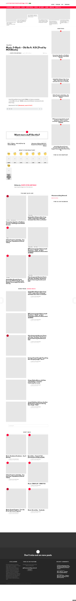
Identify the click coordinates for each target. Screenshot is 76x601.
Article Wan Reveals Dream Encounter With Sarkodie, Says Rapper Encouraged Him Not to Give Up (53, 23)
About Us (52, 7)
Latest (52, 4)
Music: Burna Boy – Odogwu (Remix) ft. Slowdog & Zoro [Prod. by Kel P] (63, 576)
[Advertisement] (27, 36)
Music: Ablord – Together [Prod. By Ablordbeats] (62, 572)
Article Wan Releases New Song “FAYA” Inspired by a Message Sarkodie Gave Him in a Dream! (37, 218)
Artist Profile (29, 7)
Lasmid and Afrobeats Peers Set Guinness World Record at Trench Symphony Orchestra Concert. (63, 567)
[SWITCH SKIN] (65, 7)
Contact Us (58, 7)
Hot (62, 4)
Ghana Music (10, 7)
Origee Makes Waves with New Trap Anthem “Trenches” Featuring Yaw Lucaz (37, 382)
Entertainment (13, 220)
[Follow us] (67, 7)
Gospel (23, 7)
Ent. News (41, 7)
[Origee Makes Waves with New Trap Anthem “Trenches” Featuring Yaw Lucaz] (16, 390)
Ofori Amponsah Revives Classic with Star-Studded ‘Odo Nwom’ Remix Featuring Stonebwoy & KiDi (64, 22)
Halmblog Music (59, 574)
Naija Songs (17, 7)
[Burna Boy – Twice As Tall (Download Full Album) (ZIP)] (38, 444)
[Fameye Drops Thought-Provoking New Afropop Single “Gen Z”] (16, 367)
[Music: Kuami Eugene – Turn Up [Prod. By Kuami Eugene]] (16, 498)
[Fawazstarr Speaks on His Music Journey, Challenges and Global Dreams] (11, 15)
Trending (67, 4)
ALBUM (46, 7)
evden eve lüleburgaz (60, 570)
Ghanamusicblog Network (59, 195)
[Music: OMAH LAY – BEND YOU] (38, 472)
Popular (58, 4)
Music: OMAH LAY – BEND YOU (36, 483)
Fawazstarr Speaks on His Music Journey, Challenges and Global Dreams (15, 223)
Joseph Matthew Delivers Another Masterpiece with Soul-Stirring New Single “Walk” (38, 404)
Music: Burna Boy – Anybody (36, 510)
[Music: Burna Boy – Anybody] (38, 499)
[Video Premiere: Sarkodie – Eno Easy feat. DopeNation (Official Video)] (32, 11)
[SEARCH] (69, 7)
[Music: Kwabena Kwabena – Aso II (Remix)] (16, 444)
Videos (36, 7)
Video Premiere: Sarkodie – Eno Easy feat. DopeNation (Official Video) (32, 16)
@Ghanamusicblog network (30, 568)
